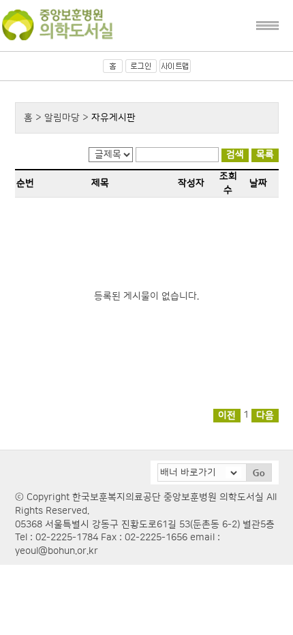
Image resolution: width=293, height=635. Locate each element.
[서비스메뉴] (267, 25)
